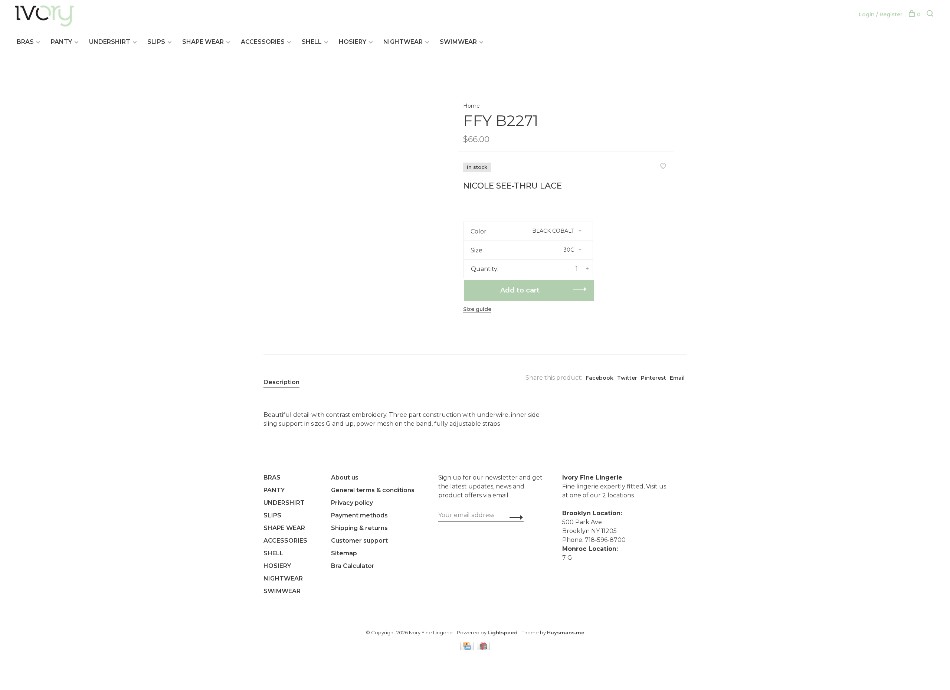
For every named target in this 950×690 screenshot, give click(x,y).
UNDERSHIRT (109, 41)
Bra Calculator (352, 565)
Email (677, 378)
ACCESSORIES (263, 41)
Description (281, 382)
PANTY (61, 41)
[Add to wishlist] (663, 166)
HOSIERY (352, 41)
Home (471, 105)
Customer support (359, 540)
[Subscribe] (514, 517)
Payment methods (359, 515)
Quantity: (484, 268)
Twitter (627, 378)
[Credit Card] (467, 648)
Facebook (599, 378)
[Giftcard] (483, 648)
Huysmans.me (565, 632)
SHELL (312, 41)
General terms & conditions (373, 490)
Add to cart (520, 290)
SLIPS (156, 41)
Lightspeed (503, 632)
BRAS (25, 41)
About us (344, 477)
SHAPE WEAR (203, 41)
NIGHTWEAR (403, 41)
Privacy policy (352, 502)
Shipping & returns (359, 528)
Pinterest (653, 378)
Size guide (477, 309)
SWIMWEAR (458, 41)
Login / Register (880, 14)
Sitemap (344, 553)
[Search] (931, 14)
